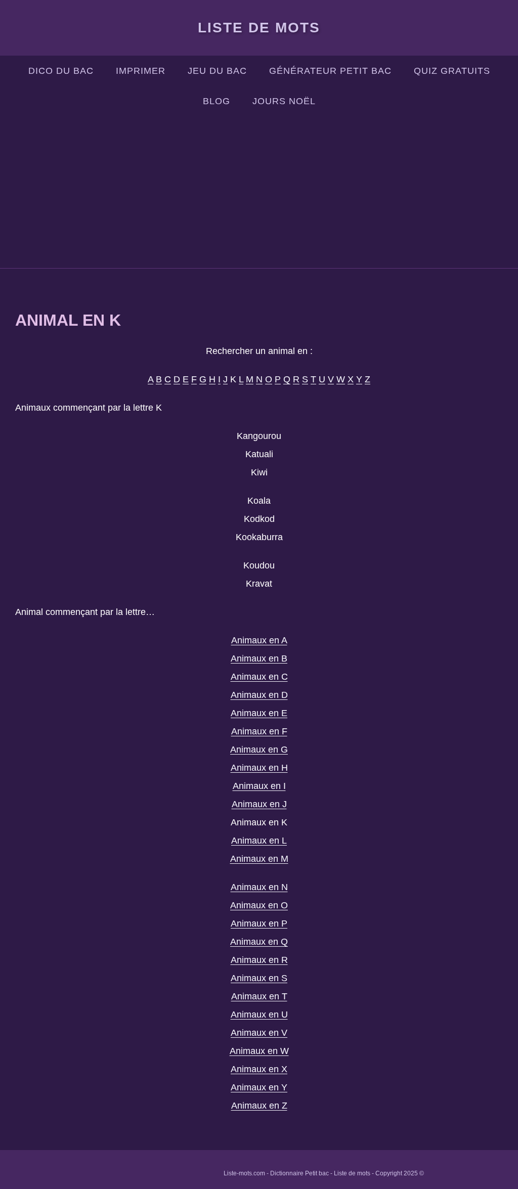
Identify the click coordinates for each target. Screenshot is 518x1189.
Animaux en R (259, 960)
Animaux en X (259, 1069)
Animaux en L (259, 840)
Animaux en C (259, 677)
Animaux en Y (259, 1087)
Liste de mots (259, 27)
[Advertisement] (259, 192)
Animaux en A (259, 640)
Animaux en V (259, 1033)
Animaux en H (259, 768)
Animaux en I (259, 786)
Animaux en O (259, 905)
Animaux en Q (259, 942)
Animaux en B (259, 658)
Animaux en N (259, 887)
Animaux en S (259, 978)
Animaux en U (259, 1014)
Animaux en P (259, 923)
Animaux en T (259, 996)
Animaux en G (259, 749)
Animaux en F (259, 731)
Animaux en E (259, 713)
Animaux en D (259, 695)
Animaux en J (259, 804)
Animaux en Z (259, 1105)
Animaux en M (259, 859)
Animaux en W (259, 1051)
